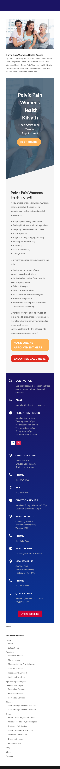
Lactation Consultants (17, 735)
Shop (8, 752)
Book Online (28, 142)
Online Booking (30, 613)
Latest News (13, 648)
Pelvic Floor (41, 58)
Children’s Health (15, 668)
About (10, 643)
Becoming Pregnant (17, 689)
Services (10, 652)
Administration (14, 743)
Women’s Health (15, 655)
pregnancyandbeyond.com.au (29, 598)
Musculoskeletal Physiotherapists (22, 722)
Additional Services (16, 677)
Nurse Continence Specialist (20, 730)
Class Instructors (15, 739)
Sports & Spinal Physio (16, 681)
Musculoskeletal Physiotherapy (21, 664)
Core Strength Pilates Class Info (22, 705)
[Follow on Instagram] (18, 443)
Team (8, 714)
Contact (9, 756)
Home (8, 640)
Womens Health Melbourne (25, 72)
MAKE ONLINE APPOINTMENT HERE (28, 345)
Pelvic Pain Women (29, 62)
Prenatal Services (16, 693)
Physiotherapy (35, 68)
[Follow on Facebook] (13, 443)
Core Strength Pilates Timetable (22, 710)
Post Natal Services (16, 698)
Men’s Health (14, 660)
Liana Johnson (15, 58)
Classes (9, 702)
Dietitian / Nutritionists (17, 726)
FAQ (8, 747)
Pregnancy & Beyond (17, 673)
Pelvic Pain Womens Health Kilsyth (24, 55)
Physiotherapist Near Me (17, 68)
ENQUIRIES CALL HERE (29, 358)
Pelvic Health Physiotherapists (21, 717)
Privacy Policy (22, 602)
